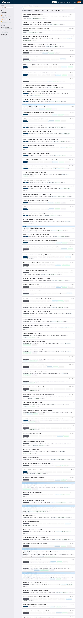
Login (75, 2)
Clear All (63, 10)
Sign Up (79, 2)
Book (65, 2)
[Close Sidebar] (12, 5)
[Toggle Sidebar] (13, 311)
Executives (69, 2)
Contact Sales (60, 2)
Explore (54, 2)
